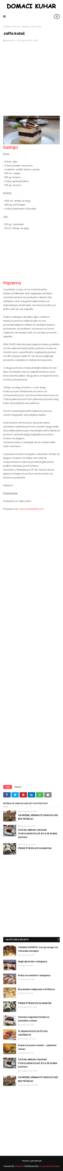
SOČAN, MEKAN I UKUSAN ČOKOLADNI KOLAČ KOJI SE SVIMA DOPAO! (37, 833)
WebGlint (19, 1166)
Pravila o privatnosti (32, 1160)
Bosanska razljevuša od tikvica (36, 989)
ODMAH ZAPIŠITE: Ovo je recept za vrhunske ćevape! (38, 949)
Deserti (25, 26)
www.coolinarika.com (31, 509)
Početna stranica (11, 26)
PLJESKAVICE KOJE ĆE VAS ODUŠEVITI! (33, 1033)
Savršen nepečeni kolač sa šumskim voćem (33, 1018)
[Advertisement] (31, 77)
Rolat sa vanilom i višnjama (34, 975)
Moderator (10, 40)
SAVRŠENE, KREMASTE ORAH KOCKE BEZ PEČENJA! (38, 817)
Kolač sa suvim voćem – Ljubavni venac (37, 1047)
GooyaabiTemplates (49, 1166)
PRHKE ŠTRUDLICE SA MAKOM (34, 848)
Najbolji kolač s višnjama (32, 961)
